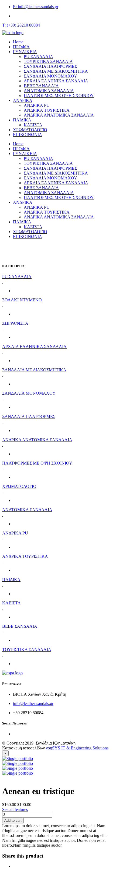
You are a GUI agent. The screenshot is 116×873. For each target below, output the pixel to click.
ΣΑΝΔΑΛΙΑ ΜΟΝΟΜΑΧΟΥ (50, 76)
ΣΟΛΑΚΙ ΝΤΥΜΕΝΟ (22, 300)
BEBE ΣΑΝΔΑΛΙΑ (41, 85)
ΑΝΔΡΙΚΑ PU (37, 105)
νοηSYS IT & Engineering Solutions (77, 748)
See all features (15, 809)
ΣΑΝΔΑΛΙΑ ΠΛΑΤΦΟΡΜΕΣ (50, 66)
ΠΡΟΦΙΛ (21, 46)
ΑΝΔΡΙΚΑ (22, 100)
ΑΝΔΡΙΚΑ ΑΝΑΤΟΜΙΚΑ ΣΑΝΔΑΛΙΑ (59, 115)
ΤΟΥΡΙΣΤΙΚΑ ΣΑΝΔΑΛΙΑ (48, 61)
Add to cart (13, 821)
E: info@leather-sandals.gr (35, 6)
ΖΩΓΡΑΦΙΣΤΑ (15, 323)
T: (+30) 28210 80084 (21, 25)
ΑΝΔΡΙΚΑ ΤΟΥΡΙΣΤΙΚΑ (47, 110)
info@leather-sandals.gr (33, 703)
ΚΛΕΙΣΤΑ (33, 125)
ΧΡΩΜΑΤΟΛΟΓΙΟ (30, 129)
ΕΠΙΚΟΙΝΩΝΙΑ (27, 134)
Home (18, 42)
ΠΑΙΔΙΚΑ (22, 120)
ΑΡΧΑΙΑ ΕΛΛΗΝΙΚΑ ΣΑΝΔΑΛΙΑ (56, 81)
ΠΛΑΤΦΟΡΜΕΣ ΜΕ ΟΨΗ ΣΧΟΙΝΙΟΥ (59, 95)
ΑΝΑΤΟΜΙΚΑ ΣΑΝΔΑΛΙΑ (49, 90)
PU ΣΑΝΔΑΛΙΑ (38, 56)
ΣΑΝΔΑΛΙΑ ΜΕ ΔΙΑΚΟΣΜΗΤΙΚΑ (56, 71)
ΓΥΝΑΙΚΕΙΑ (25, 51)
